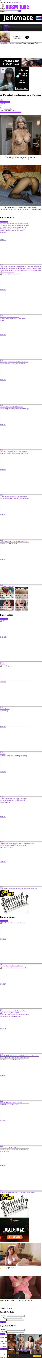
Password (3, 1320)
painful (19, 112)
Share (7, 102)
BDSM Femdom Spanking (12, 43)
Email (2, 1318)
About (2, 102)
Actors (6, 30)
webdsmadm (8, 109)
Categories (7, 26)
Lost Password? (10, 1334)
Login (12, 2)
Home (6, 25)
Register (18, 2)
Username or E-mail (6, 1346)
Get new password (6, 1348)
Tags (5, 28)
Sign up (3, 1322)
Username (3, 1316)
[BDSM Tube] (14, 9)
